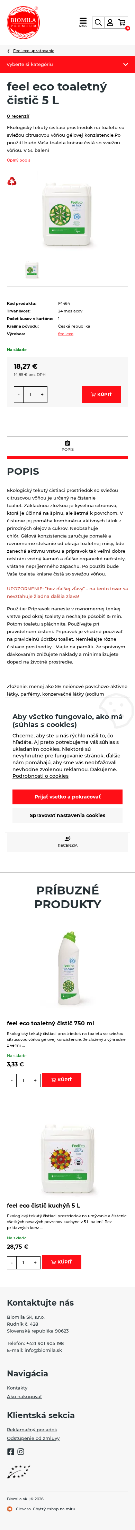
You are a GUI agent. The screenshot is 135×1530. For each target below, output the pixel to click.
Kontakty (17, 1388)
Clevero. (24, 1509)
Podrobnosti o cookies (40, 776)
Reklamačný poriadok (32, 1429)
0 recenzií (18, 116)
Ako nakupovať (24, 1396)
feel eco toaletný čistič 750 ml (50, 1023)
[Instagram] (21, 1453)
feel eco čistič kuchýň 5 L (43, 1205)
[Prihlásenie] (110, 23)
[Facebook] (11, 1453)
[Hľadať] (98, 23)
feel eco (65, 333)
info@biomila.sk (43, 1350)
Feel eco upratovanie (33, 50)
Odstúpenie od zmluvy (33, 1438)
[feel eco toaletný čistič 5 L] (67, 210)
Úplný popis (18, 160)
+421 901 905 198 (45, 1343)
